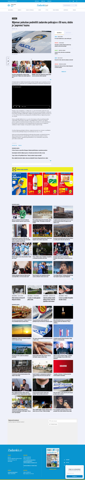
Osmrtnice (66, 10)
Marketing (43, 1)
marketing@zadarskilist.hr (31, 460)
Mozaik (74, 10)
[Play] (13, 107)
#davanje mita (14, 145)
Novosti (19, 10)
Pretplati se (74, 476)
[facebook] (69, 0)
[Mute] (19, 107)
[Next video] (16, 107)
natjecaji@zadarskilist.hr (27, 461)
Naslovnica (10, 10)
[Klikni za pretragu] (76, 5)
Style (47, 10)
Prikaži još (64, 71)
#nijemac (20, 145)
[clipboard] (8, 64)
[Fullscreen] (49, 107)
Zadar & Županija (30, 10)
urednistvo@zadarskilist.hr (12, 472)
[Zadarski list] (42, 5)
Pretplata (37, 1)
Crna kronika (56, 10)
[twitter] (73, 0)
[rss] (76, 0)
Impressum (49, 1)
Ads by (49, 108)
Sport (39, 10)
